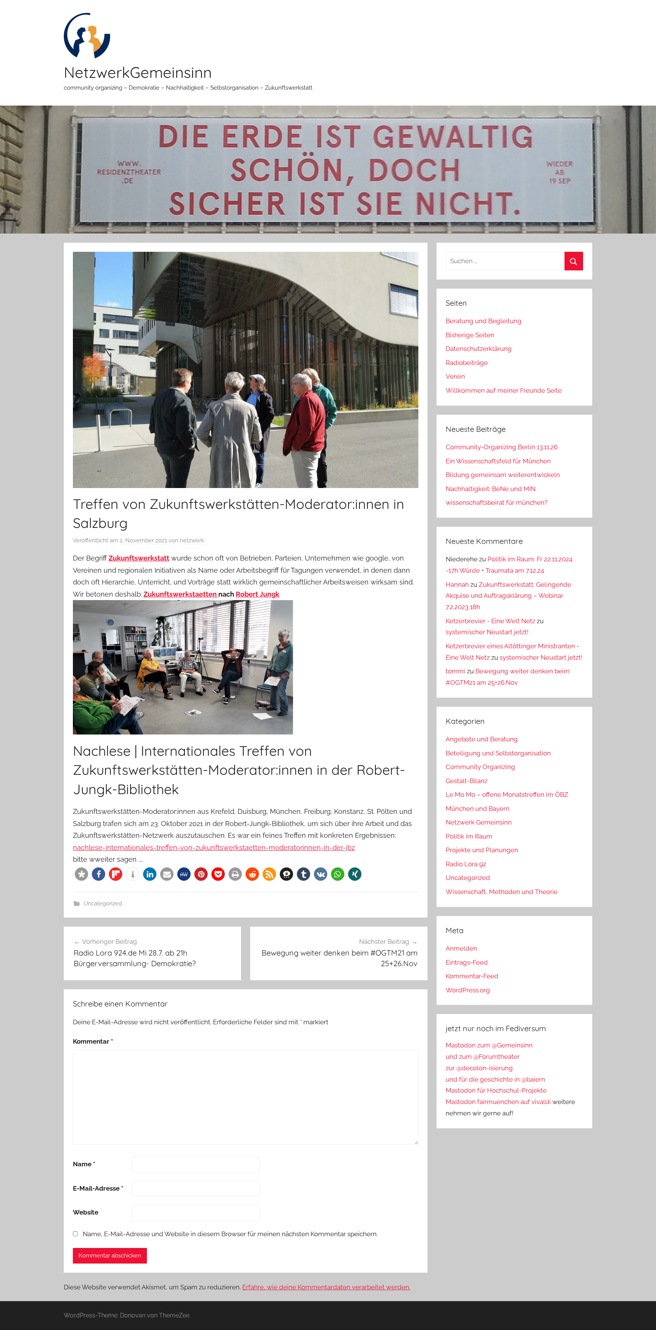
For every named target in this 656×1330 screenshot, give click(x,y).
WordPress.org (468, 990)
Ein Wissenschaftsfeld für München (498, 461)
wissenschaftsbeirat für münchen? (496, 502)
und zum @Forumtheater (483, 1056)
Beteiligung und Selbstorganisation (498, 753)
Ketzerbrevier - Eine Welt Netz (490, 621)
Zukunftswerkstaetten (181, 594)
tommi (455, 671)
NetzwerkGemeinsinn (138, 72)
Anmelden (461, 948)
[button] (81, 874)
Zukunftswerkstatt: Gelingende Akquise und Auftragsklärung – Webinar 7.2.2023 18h (508, 596)
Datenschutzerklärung (479, 348)
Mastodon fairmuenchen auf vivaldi (498, 1102)
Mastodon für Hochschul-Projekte (496, 1090)
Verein (455, 376)
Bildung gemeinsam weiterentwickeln (503, 475)
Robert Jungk (257, 594)
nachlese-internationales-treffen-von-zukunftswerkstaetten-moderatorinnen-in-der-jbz (214, 847)
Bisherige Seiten (470, 335)
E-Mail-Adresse (98, 1188)
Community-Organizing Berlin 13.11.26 (502, 447)
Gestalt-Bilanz (466, 781)
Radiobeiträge (467, 362)
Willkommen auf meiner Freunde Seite (504, 390)
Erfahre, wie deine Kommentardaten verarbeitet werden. (326, 1287)
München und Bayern (477, 808)
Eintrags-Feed (467, 962)
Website (85, 1212)
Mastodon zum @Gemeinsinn (489, 1045)
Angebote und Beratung (482, 739)
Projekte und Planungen (482, 850)
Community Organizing (480, 767)
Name (84, 1164)
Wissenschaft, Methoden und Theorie (502, 892)
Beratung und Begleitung (484, 321)
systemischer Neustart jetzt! (487, 632)
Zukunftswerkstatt (139, 558)
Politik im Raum (469, 836)
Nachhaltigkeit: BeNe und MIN (491, 489)
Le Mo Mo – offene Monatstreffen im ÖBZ (507, 794)
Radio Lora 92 (466, 864)
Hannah (457, 584)
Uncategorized (103, 903)
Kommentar (93, 1041)
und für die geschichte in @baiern (495, 1079)
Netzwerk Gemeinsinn (479, 822)
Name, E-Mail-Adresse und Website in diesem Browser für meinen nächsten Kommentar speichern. (230, 1234)
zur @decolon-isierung (479, 1068)
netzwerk (192, 540)
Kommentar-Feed (472, 976)
